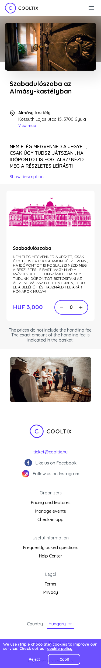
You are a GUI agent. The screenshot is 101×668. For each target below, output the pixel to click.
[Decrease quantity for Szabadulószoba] (61, 307)
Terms (50, 584)
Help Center (50, 556)
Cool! (64, 659)
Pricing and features (51, 502)
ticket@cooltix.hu (50, 451)
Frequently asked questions (50, 547)
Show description (27, 176)
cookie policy (59, 648)
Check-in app (50, 519)
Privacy (50, 592)
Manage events (50, 511)
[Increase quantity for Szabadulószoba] (81, 307)
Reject (34, 659)
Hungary (57, 623)
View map (27, 125)
